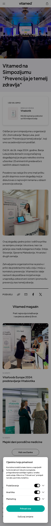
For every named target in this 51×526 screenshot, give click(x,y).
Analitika (10, 492)
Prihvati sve (25, 508)
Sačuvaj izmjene (25, 516)
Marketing (11, 499)
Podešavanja (12, 485)
